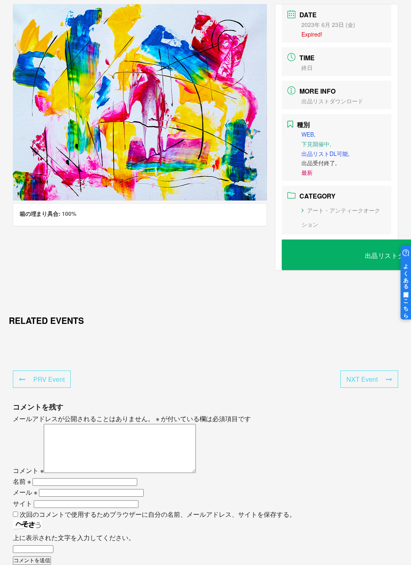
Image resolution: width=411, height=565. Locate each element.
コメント (28, 470)
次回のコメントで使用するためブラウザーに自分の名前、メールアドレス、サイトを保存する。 (158, 514)
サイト (22, 503)
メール (25, 492)
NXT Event (362, 379)
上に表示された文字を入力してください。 (74, 537)
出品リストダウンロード (332, 101)
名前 (22, 481)
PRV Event (49, 379)
